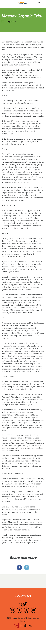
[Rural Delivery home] (23, 2)
